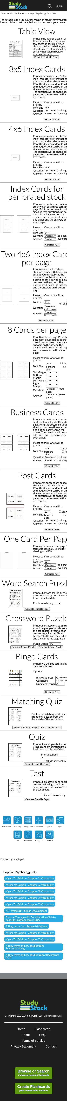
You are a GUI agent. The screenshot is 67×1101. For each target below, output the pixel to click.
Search (4, 13)
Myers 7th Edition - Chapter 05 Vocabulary (30, 939)
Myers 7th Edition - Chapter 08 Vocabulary (30, 891)
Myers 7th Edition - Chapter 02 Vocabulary (30, 884)
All (11, 13)
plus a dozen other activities (33, 1088)
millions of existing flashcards (33, 1072)
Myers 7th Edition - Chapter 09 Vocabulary (30, 897)
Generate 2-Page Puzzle (50, 647)
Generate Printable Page (45, 57)
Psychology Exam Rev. (46, 13)
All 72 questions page (50, 727)
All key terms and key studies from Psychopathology (25, 947)
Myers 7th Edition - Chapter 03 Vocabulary (30, 904)
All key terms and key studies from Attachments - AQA (33, 956)
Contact (51, 1046)
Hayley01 (18, 859)
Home (21, 1029)
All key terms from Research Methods (26, 926)
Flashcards (42, 1029)
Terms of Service (33, 1040)
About (25, 1035)
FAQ (42, 1035)
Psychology (28, 13)
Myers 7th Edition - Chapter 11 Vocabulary (30, 932)
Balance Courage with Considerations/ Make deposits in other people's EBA (31, 918)
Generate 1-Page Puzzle (23, 647)
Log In (59, 5)
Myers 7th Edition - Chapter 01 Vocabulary (30, 878)
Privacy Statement (23, 1046)
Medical (17, 13)
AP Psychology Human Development (26, 910)
